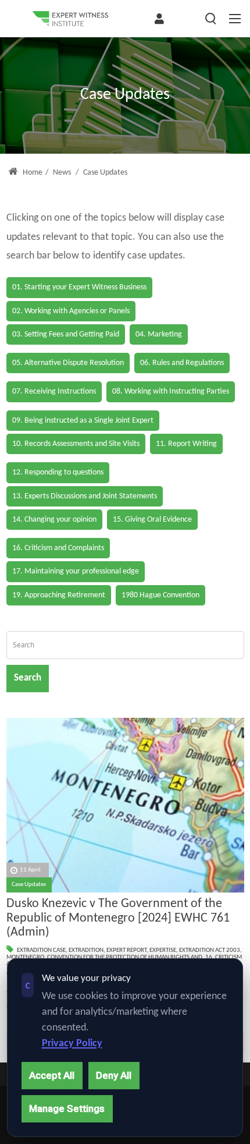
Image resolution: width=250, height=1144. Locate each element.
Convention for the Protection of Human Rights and (124, 957)
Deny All (113, 1075)
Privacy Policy (72, 1043)
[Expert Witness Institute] (70, 18)
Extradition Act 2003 (209, 950)
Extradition (86, 950)
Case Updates (29, 884)
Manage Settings (67, 1108)
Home (31, 172)
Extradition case (41, 950)
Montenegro (25, 957)
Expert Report (126, 950)
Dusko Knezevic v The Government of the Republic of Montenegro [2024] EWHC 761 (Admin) (118, 918)
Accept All (51, 1075)
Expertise (162, 950)
